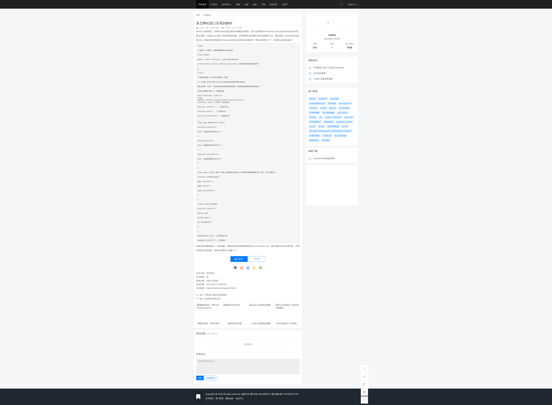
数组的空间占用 (235, 323)
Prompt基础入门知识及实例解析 (287, 323)
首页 (198, 15)
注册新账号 (210, 378)
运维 (246, 4)
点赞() (239, 259)
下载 (263, 4)
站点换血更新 (320, 73)
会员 (352, 4)
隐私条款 (230, 398)
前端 (238, 4)
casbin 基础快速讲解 (261, 323)
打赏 (257, 259)
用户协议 (219, 398)
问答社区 (273, 4)
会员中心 (240, 398)
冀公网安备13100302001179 (285, 394)
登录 (200, 378)
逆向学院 (226, 4)
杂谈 (255, 4)
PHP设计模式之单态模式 (216, 295)
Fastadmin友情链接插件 (324, 158)
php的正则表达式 (213, 298)
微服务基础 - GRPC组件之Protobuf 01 (208, 323)
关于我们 (209, 398)
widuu (332, 34)
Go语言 (214, 4)
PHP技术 (202, 4)
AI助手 (285, 4)
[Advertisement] (332, 185)
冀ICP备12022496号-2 (260, 394)
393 (315, 47)
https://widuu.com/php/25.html (221, 288)
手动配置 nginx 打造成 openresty (328, 67)
